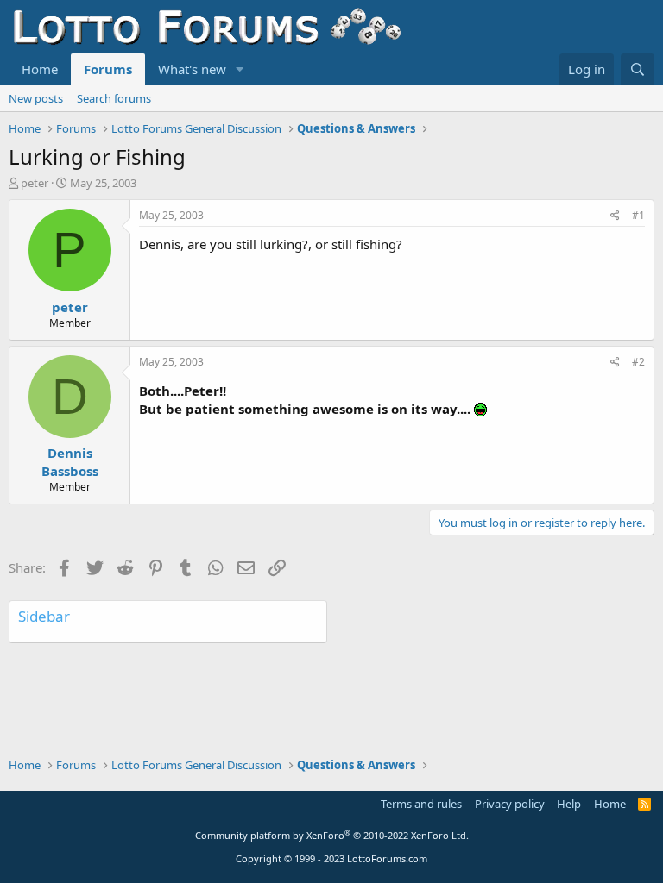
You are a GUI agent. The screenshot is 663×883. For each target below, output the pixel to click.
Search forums (114, 98)
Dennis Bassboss (69, 461)
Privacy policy (510, 803)
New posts (36, 98)
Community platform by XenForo (332, 835)
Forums (108, 69)
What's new (192, 69)
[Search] (637, 69)
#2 (638, 361)
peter (34, 183)
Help (569, 803)
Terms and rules (421, 803)
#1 (638, 215)
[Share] (615, 216)
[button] (240, 69)
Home (40, 69)
